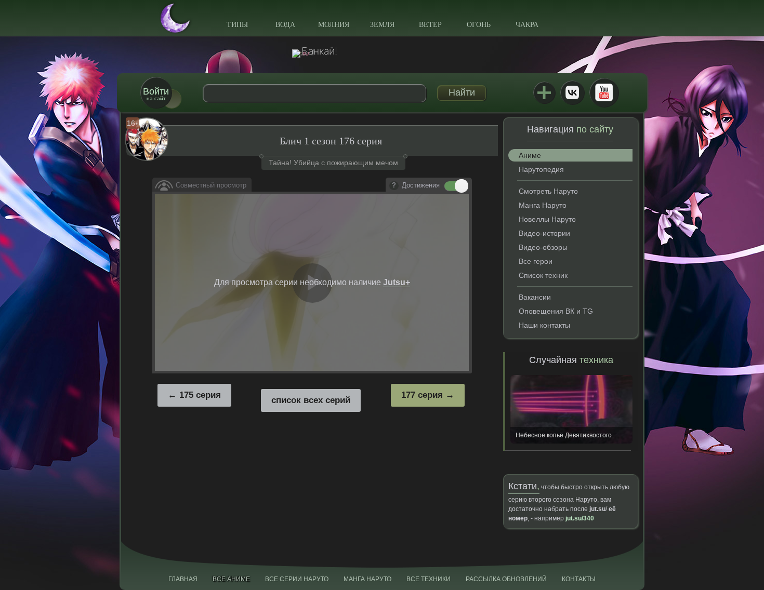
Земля (382, 25)
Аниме (530, 155)
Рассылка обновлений (506, 579)
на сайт (156, 93)
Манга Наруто (543, 205)
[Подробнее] (394, 186)
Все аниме (231, 579)
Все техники (428, 579)
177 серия (422, 395)
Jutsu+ (544, 92)
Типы (237, 25)
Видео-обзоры (543, 247)
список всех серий (310, 400)
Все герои (535, 261)
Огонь (479, 25)
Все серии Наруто (296, 579)
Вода (285, 25)
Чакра (527, 25)
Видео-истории (544, 233)
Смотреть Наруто (548, 191)
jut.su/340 (579, 518)
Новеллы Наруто (547, 219)
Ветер (430, 25)
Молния (333, 25)
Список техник (543, 275)
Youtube (603, 92)
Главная (182, 579)
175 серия (200, 395)
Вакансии (535, 297)
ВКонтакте (572, 92)
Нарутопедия (541, 169)
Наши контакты (544, 325)
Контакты (579, 579)
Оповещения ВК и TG (556, 311)
